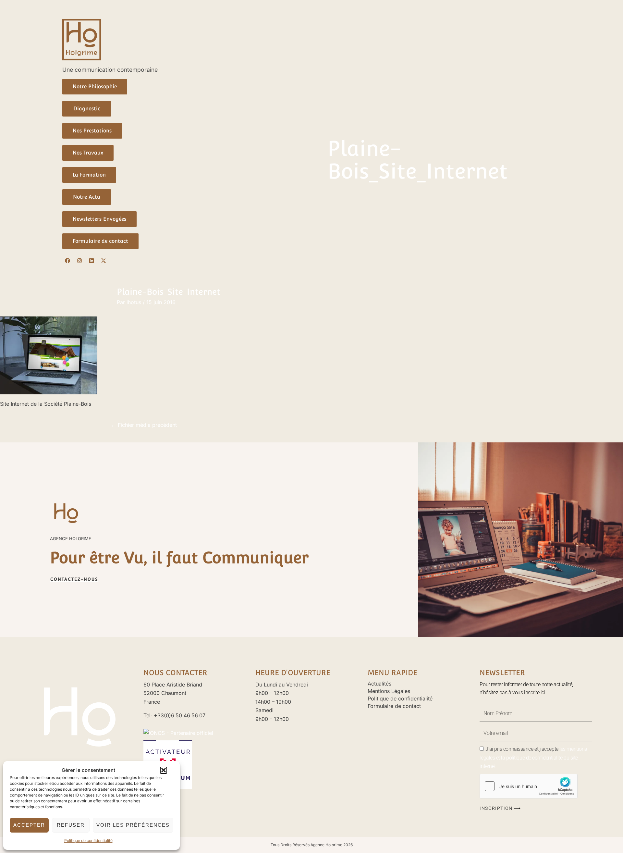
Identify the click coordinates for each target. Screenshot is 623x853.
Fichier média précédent (144, 425)
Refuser (71, 825)
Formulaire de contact (394, 706)
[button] (163, 770)
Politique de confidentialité (88, 840)
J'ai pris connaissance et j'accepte (533, 757)
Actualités (379, 683)
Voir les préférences (133, 825)
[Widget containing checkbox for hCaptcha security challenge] (529, 786)
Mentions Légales (389, 691)
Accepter (29, 825)
